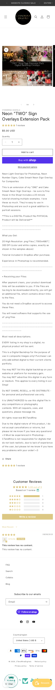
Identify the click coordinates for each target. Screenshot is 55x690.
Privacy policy (21, 666)
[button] (6, 17)
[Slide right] (34, 104)
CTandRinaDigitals (23, 662)
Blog (8, 584)
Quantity (6, 136)
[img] (8, 534)
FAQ (8, 565)
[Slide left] (21, 104)
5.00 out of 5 (35, 487)
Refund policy (40, 662)
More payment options (27, 167)
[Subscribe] (46, 602)
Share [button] (8, 459)
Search (9, 571)
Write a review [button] (27, 516)
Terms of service (36, 666)
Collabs (9, 577)
